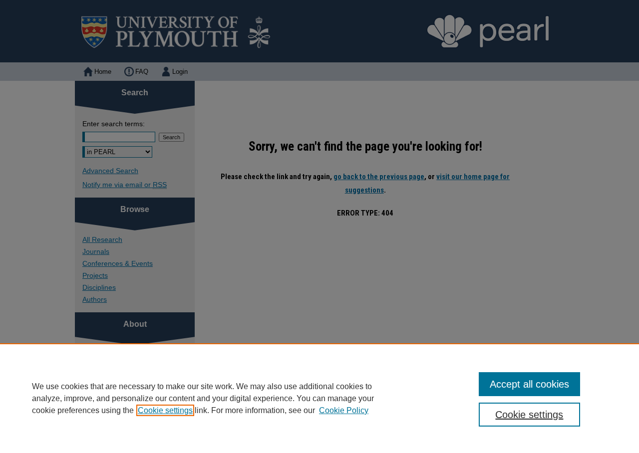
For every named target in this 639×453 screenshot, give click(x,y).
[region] (319, 398)
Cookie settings (165, 410)
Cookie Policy (343, 410)
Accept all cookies (529, 384)
